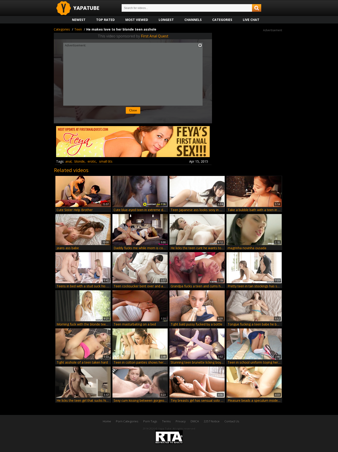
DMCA (195, 421)
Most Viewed (136, 19)
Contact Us (231, 421)
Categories (222, 19)
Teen (78, 29)
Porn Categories (127, 421)
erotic (92, 161)
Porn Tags (150, 421)
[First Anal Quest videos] (133, 155)
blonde (79, 161)
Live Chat (251, 19)
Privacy (181, 421)
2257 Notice (212, 421)
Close (133, 110)
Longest (166, 19)
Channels (193, 19)
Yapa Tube (81, 8)
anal (68, 161)
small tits (105, 161)
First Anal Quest (154, 36)
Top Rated (105, 19)
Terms (166, 421)
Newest (79, 19)
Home (107, 421)
